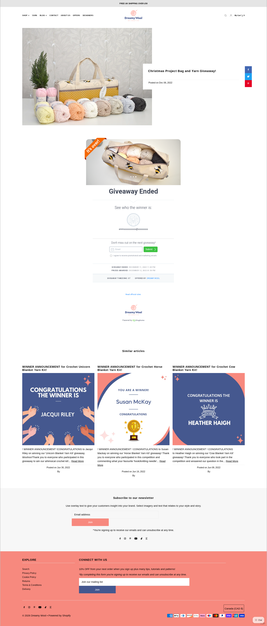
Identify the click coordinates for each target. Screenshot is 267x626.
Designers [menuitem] (88, 15)
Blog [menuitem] (42, 15)
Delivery (26, 589)
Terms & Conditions (32, 585)
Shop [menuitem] (24, 15)
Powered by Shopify (59, 615)
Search (25, 569)
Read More (77, 461)
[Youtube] (135, 538)
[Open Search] (225, 15)
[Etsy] (146, 538)
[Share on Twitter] (248, 76)
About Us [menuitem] (65, 15)
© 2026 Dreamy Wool (34, 615)
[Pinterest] (130, 538)
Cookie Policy (29, 577)
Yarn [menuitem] (34, 15)
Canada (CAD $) (234, 608)
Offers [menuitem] (76, 15)
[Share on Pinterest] (248, 83)
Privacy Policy (29, 573)
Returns (26, 581)
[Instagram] (125, 538)
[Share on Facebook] (248, 69)
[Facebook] (120, 538)
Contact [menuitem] (54, 15)
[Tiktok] (141, 538)
